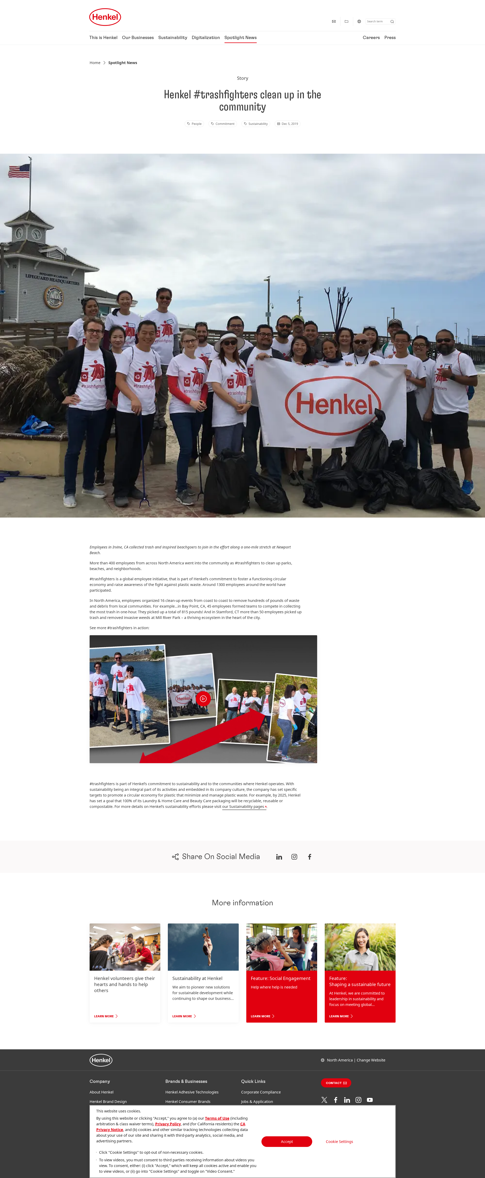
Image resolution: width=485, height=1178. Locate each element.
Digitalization (206, 38)
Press (390, 38)
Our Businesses (138, 38)
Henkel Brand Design (108, 1101)
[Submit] (392, 22)
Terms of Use (217, 1118)
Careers (371, 38)
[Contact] (333, 21)
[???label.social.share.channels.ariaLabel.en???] (279, 857)
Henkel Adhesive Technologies (192, 1092)
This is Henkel (103, 38)
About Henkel (101, 1092)
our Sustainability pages (243, 806)
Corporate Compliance (261, 1092)
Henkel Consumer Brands (187, 1101)
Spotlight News (241, 38)
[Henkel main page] (105, 17)
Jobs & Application (257, 1101)
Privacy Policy (168, 1123)
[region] (242, 1141)
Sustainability (172, 38)
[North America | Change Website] (359, 21)
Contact (334, 1083)
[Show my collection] (346, 21)
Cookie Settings (339, 1142)
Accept (287, 1141)
